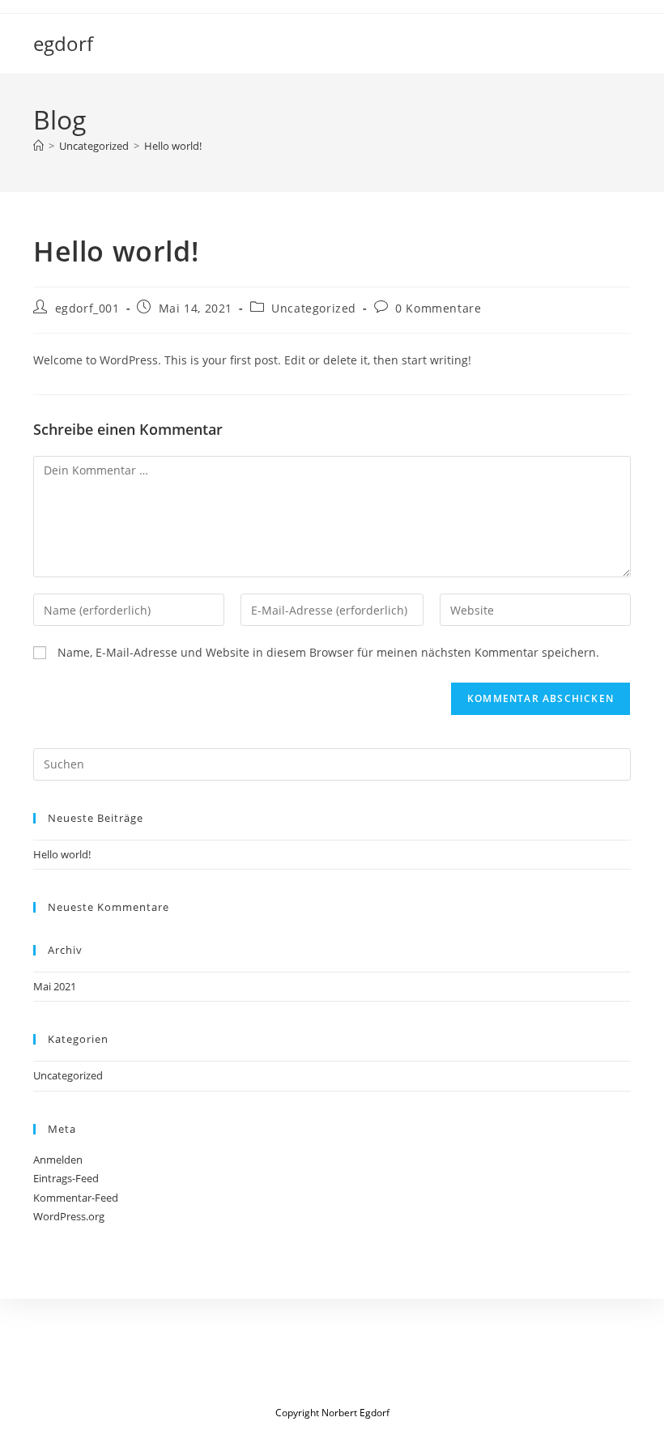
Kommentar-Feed (75, 1197)
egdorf (63, 43)
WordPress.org (68, 1216)
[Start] (38, 145)
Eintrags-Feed (66, 1178)
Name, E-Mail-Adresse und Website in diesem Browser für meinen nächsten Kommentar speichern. (328, 652)
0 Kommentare (438, 308)
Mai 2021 (54, 986)
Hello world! (173, 145)
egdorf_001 (87, 308)
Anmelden (58, 1159)
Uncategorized (313, 308)
